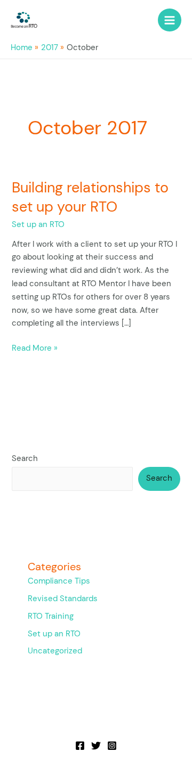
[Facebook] (80, 745)
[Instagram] (112, 745)
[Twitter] (96, 745)
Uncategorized (55, 651)
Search (25, 459)
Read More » (35, 347)
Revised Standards (63, 599)
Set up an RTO (38, 225)
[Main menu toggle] (169, 20)
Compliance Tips (59, 581)
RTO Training (51, 616)
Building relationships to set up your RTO (90, 197)
